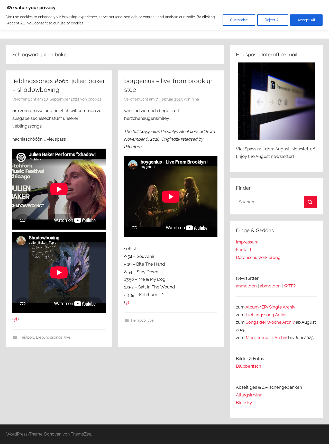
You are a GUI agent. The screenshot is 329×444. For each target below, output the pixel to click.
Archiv (281, 314)
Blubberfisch (248, 366)
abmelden (270, 285)
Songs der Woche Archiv (270, 322)
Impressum (247, 241)
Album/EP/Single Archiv (270, 307)
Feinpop (27, 337)
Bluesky (244, 402)
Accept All (306, 20)
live (67, 337)
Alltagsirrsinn (249, 394)
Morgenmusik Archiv (266, 337)
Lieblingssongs (49, 337)
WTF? (290, 285)
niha (195, 99)
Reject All (273, 20)
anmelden (246, 285)
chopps (94, 99)
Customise (239, 20)
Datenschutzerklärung (258, 257)
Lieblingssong (260, 314)
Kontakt (243, 249)
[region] (164, 15)
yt (15, 319)
